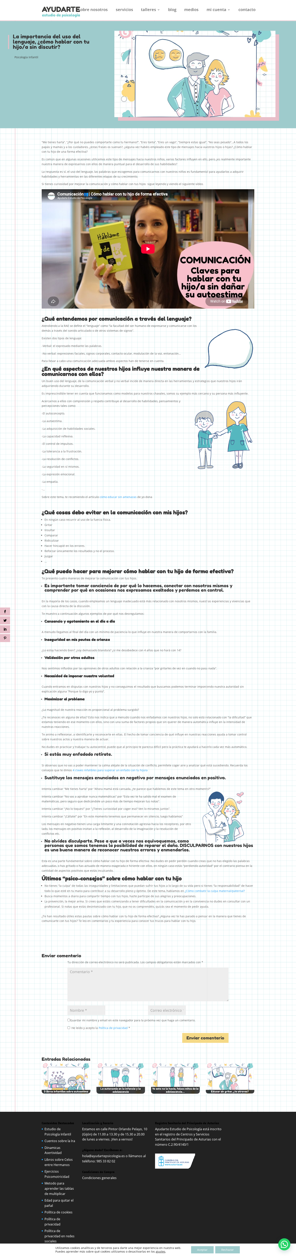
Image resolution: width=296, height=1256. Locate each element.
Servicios (124, 10)
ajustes (160, 1251)
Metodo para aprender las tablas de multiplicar (59, 1188)
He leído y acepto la (100, 1028)
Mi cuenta (216, 10)
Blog (172, 10)
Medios (191, 10)
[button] (284, 1244)
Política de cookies (58, 1212)
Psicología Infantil (26, 57)
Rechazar (227, 1250)
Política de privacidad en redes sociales (60, 1236)
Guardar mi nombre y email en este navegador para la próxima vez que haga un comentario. (133, 1020)
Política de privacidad (113, 1028)
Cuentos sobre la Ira (60, 1141)
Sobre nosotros (93, 10)
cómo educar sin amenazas (118, 497)
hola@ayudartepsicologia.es (103, 1156)
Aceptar (202, 1250)
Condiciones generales (99, 1178)
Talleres (148, 10)
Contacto (247, 10)
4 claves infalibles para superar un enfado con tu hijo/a (110, 770)
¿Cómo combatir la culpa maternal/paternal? (215, 891)
